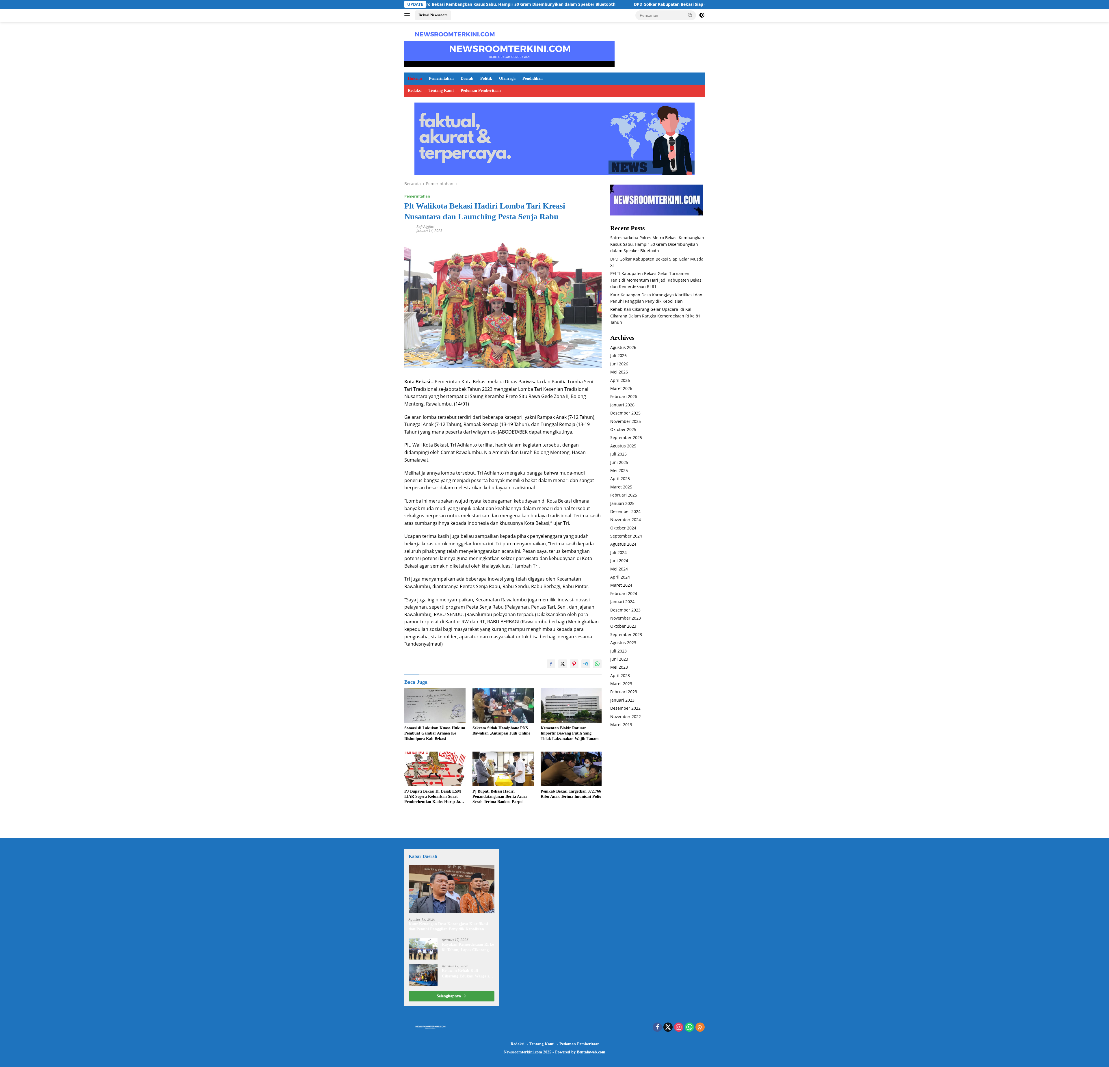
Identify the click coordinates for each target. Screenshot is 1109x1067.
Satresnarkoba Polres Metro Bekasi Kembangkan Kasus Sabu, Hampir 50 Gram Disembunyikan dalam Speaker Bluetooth (657, 244)
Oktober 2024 (623, 528)
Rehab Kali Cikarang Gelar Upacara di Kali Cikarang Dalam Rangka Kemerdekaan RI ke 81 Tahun (655, 316)
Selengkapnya (449, 996)
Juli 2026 (618, 355)
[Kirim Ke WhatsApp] (597, 663)
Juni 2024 (619, 561)
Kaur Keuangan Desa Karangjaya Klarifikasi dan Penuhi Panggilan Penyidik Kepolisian (448, 926)
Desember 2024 (625, 511)
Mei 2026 (619, 372)
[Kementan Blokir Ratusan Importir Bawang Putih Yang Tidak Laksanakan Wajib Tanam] (571, 705)
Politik (486, 78)
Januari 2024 (622, 602)
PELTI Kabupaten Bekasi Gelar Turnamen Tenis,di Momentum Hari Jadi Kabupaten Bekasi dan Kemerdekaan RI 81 (656, 280)
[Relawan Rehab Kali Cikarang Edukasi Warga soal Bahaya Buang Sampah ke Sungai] (423, 975)
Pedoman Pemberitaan (481, 90)
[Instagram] (678, 1028)
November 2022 (625, 716)
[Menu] (408, 15)
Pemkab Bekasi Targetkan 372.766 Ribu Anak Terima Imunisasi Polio (571, 794)
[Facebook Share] (551, 663)
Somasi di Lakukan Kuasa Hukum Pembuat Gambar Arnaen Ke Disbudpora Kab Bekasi (434, 733)
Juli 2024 (618, 552)
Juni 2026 (619, 364)
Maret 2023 (621, 684)
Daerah (467, 78)
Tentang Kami (441, 90)
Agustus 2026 (623, 347)
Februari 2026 (623, 396)
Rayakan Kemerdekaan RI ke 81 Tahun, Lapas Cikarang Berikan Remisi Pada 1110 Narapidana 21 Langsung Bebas (468, 947)
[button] (690, 15)
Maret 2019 (621, 725)
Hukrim (415, 78)
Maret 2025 (621, 487)
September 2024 (626, 536)
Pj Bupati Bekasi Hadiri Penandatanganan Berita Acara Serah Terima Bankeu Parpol (499, 796)
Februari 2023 (623, 692)
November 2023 (625, 618)
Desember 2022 (625, 708)
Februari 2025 (623, 495)
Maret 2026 (621, 388)
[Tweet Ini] (562, 663)
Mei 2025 (619, 470)
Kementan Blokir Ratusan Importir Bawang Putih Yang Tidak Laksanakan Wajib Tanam (570, 733)
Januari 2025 (622, 503)
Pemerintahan (441, 78)
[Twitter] (668, 1028)
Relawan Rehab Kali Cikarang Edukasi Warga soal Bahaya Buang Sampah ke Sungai (468, 974)
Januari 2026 (622, 405)
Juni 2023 (619, 659)
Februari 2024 (623, 593)
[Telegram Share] (585, 663)
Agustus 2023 (623, 643)
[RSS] (700, 1028)
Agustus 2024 (623, 544)
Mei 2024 (619, 569)
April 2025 (620, 479)
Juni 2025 (619, 462)
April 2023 (620, 675)
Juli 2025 (618, 454)
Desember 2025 (625, 413)
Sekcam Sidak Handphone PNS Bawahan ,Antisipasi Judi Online (501, 730)
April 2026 (620, 380)
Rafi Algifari (425, 226)
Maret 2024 (621, 585)
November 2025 (625, 421)
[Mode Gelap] (702, 15)
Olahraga (507, 78)
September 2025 (626, 437)
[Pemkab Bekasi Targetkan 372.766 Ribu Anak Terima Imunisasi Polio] (571, 769)
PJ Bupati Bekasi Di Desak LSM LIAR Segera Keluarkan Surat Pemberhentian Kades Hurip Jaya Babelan (434, 797)
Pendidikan (532, 78)
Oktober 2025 (623, 429)
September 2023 (626, 634)
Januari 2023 (622, 700)
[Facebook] (657, 1028)
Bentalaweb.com (591, 1052)
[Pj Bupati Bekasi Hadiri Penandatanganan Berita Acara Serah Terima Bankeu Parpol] (503, 769)
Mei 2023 (619, 667)
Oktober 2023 (623, 626)
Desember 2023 (625, 610)
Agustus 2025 (623, 446)
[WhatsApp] (689, 1028)
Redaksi (415, 90)
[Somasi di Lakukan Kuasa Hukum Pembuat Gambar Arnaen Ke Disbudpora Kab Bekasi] (435, 705)
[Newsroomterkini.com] (454, 33)
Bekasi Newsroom (433, 15)
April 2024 (620, 577)
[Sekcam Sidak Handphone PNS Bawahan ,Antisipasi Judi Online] (503, 705)
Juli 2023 (618, 651)
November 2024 (625, 520)
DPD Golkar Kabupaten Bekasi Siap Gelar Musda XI (601, 4)
